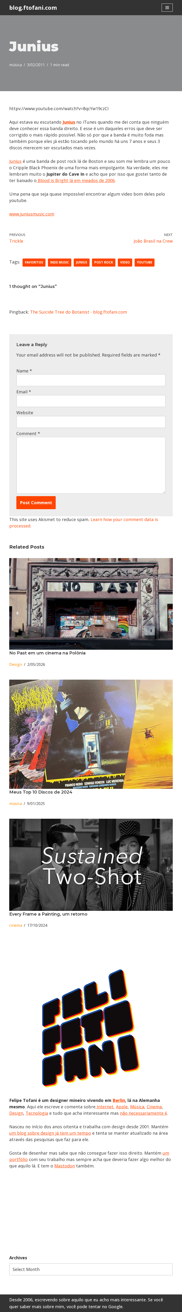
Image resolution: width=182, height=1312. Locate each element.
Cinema (154, 1107)
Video (125, 262)
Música (137, 1107)
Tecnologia (37, 1113)
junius (81, 262)
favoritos (34, 262)
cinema (15, 925)
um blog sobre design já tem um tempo (50, 1133)
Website (24, 412)
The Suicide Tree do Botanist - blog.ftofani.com (78, 312)
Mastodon (64, 1166)
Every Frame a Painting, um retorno (48, 914)
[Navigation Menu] (167, 8)
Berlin (119, 1100)
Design (15, 664)
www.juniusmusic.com (31, 214)
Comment (28, 433)
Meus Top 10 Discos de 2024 (40, 792)
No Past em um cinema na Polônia (47, 653)
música (15, 64)
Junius (15, 161)
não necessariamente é (143, 1113)
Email (23, 392)
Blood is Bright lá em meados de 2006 (75, 180)
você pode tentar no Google (95, 1306)
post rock (103, 262)
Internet (105, 1107)
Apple (122, 1107)
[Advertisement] (91, 1212)
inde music (59, 262)
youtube (144, 262)
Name (24, 371)
